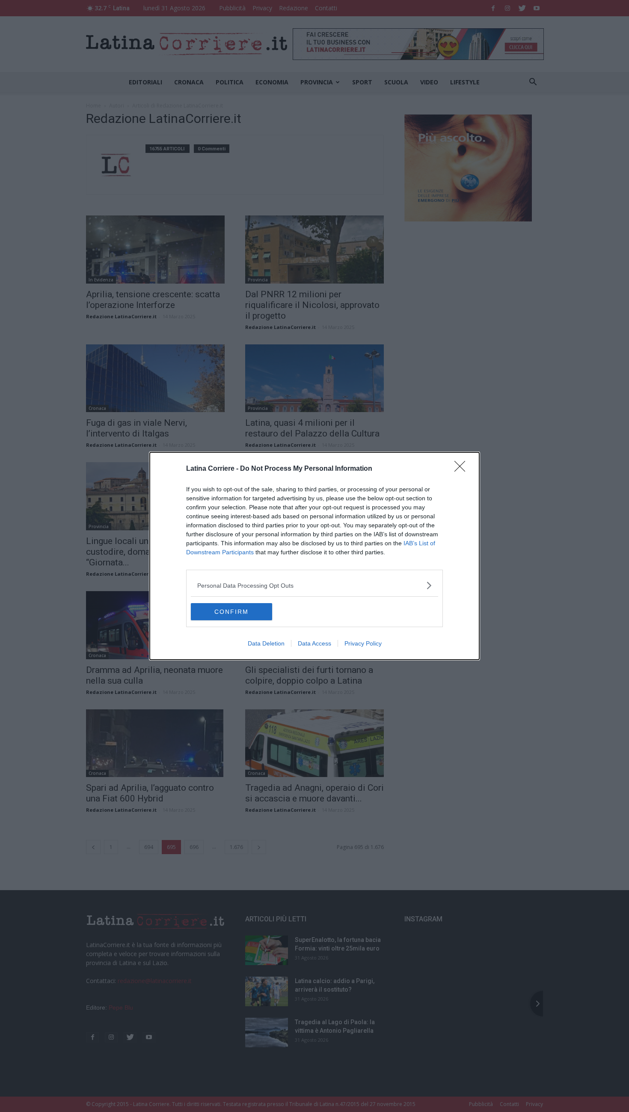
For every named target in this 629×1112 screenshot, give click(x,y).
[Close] (462, 469)
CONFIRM (231, 611)
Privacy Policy (363, 643)
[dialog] (314, 556)
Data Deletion (266, 643)
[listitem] (314, 585)
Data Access (314, 643)
